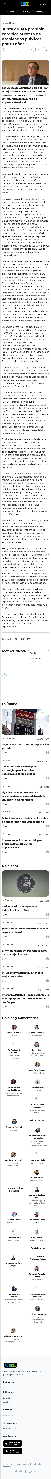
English (6, 1402)
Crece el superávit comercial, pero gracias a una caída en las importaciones (22, 844)
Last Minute (11, 12)
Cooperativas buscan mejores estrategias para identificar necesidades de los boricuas (19, 770)
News (25, 12)
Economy (39, 12)
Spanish (6, 1398)
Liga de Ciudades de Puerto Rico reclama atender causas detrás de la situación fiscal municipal (23, 796)
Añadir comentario (35, 653)
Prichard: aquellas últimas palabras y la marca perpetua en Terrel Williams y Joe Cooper (25, 998)
